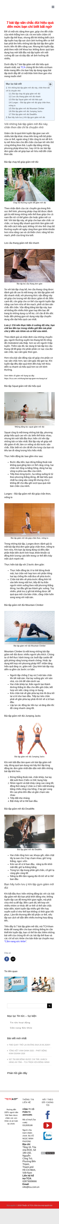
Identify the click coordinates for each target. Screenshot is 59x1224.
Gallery (20, 977)
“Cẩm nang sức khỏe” (15, 941)
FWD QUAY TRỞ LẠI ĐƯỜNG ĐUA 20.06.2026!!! (29, 1045)
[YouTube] (47, 1125)
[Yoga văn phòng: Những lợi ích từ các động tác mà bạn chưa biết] (43, 984)
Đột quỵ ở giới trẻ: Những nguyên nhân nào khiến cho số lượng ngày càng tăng (11, 977)
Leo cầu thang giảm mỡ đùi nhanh (26, 96)
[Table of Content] (50, 84)
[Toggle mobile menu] (53, 6)
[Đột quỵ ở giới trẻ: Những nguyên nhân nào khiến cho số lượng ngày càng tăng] (15, 984)
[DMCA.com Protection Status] (48, 1153)
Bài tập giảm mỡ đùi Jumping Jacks (27, 111)
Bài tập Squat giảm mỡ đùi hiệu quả (27, 99)
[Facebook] (47, 1115)
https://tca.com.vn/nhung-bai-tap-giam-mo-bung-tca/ (25, 378)
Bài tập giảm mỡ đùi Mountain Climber (28, 108)
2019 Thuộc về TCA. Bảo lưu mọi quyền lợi (35, 1205)
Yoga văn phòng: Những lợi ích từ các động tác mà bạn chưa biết (39, 978)
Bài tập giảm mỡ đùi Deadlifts (24, 114)
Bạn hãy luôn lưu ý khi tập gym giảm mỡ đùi (26, 117)
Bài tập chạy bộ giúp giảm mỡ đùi (26, 94)
